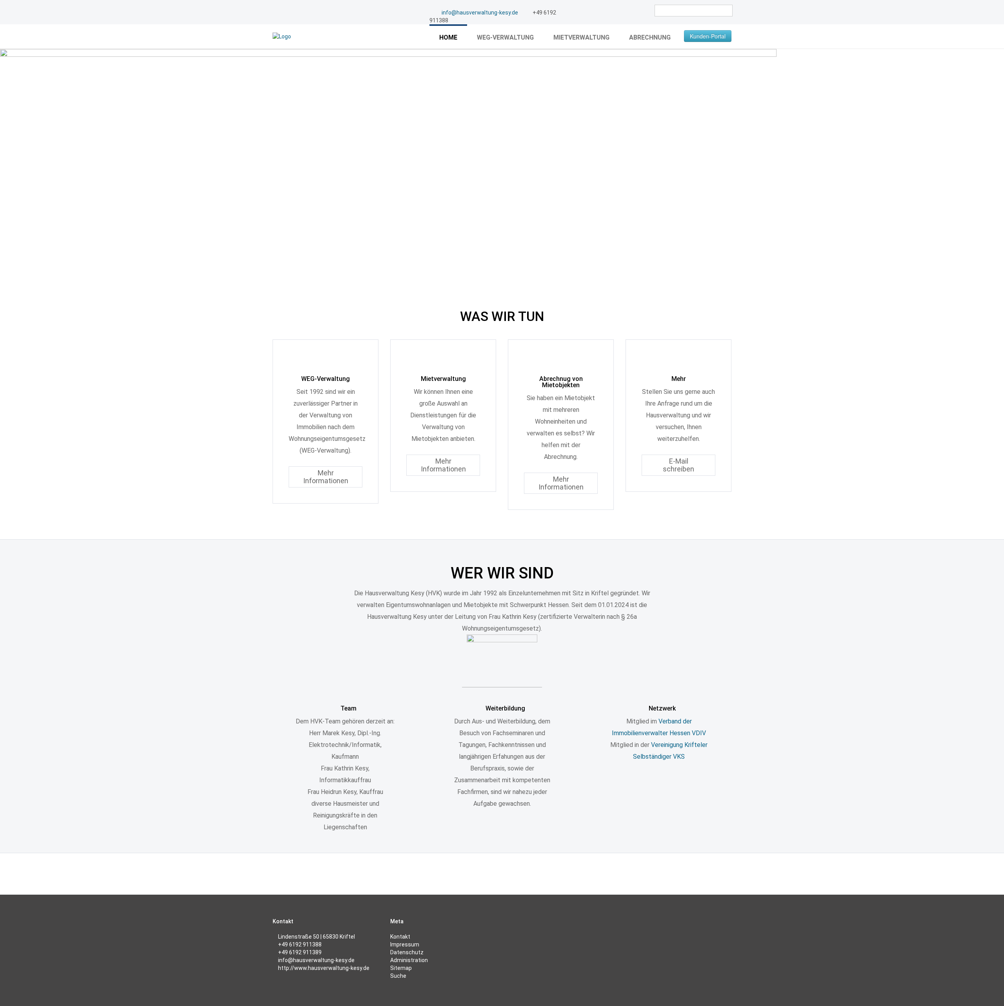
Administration (409, 960)
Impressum (404, 944)
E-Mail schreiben (678, 465)
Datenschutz (407, 952)
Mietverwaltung (581, 37)
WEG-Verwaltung (505, 37)
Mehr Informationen (325, 477)
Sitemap (401, 968)
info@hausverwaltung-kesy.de (480, 12)
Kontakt (400, 936)
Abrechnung (650, 37)
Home (448, 37)
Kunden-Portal (708, 36)
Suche (398, 976)
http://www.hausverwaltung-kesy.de (323, 968)
